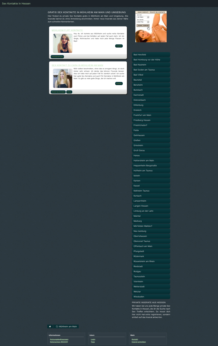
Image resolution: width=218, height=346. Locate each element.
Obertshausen (140, 236)
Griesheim (138, 145)
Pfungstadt (139, 251)
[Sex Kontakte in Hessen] (151, 26)
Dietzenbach (140, 100)
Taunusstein (139, 276)
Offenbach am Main (143, 246)
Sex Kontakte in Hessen (16, 3)
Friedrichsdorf (140, 125)
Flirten (69, 92)
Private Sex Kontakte (58, 92)
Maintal (137, 216)
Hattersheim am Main (144, 160)
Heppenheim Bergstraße (145, 165)
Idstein (137, 175)
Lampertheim (140, 201)
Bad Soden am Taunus (144, 69)
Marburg (138, 221)
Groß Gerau (139, 150)
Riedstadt (138, 266)
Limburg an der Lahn (143, 211)
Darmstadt (139, 95)
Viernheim (138, 281)
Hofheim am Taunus (143, 170)
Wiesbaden (139, 296)
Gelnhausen (139, 135)
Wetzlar (137, 291)
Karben (137, 180)
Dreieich (137, 110)
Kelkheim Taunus (141, 190)
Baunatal (138, 80)
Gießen (137, 140)
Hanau (137, 155)
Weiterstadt (139, 286)
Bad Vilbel (138, 74)
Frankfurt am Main (142, 115)
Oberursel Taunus (142, 241)
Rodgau (137, 271)
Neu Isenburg (140, 231)
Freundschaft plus (57, 56)
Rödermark (139, 256)
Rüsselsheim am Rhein (144, 261)
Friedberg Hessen (142, 120)
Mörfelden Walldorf (143, 226)
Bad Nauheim (140, 64)
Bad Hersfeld (140, 54)
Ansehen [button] (119, 46)
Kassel (137, 185)
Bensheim (138, 85)
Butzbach (138, 90)
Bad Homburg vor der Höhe (147, 59)
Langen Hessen (141, 206)
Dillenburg (138, 105)
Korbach (137, 195)
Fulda (136, 130)
